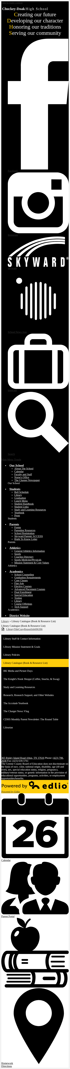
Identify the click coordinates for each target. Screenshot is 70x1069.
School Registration (24, 533)
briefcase (12, 390)
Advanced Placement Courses (29, 589)
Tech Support (21, 606)
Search (11, 454)
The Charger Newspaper (27, 480)
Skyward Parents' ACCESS (28, 536)
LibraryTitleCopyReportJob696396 (24, 629)
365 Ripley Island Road (22, 758)
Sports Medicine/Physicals (27, 559)
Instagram (13, 235)
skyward (12, 268)
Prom (17, 515)
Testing (18, 598)
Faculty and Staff (23, 474)
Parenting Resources (24, 530)
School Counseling (24, 574)
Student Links (21, 506)
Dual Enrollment (22, 592)
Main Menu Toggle (11, 459)
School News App (17, 332)
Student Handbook (24, 503)
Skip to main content (11, 2)
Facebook (13, 170)
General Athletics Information (29, 551)
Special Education (23, 595)
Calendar (19, 471)
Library (18, 495)
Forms (17, 527)
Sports (17, 554)
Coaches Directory (24, 556)
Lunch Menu (21, 501)
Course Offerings (23, 603)
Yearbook (19, 512)
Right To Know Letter (25, 539)
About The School (23, 468)
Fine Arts (19, 583)
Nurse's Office (21, 477)
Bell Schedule (21, 492)
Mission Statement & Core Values (31, 562)
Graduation (20, 498)
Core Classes (21, 580)
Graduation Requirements (27, 577)
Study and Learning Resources (30, 509)
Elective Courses (23, 586)
